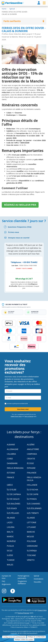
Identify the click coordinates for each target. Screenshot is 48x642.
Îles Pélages (13, 513)
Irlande (11, 517)
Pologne (31, 541)
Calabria (11, 454)
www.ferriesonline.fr (12, 3)
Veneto (30, 560)
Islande (31, 517)
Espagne (31, 468)
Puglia (10, 546)
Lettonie (31, 522)
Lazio (9, 522)
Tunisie (10, 560)
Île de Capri (32, 494)
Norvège (11, 541)
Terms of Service (29, 416)
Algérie (30, 444)
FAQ (3, 581)
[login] (39, 3)
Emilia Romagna (15, 468)
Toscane (31, 555)
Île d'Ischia (32, 489)
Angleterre (33, 449)
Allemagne (12, 449)
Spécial (36, 576)
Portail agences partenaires (23, 577)
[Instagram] (5, 591)
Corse (10, 458)
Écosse (30, 463)
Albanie (11, 444)
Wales (10, 564)
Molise (30, 536)
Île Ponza (32, 499)
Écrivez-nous (13, 232)
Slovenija (32, 550)
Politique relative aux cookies (24, 639)
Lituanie (31, 527)
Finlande (31, 472)
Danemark (12, 463)
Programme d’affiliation (22, 582)
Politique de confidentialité (36, 637)
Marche (31, 531)
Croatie (31, 458)
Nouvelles (37, 582)
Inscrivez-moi (23, 409)
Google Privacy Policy (16, 416)
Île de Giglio (13, 499)
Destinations (38, 579)
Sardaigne (32, 546)
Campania (32, 454)
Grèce (10, 485)
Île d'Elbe (11, 489)
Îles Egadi (12, 508)
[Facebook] (12, 591)
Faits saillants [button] (12, 21)
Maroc (10, 536)
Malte (10, 531)
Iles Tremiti (33, 513)
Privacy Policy (42, 610)
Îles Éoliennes (34, 508)
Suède (10, 555)
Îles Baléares (13, 503)
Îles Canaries (33, 503)
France (10, 477)
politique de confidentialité (20, 403)
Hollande (32, 485)
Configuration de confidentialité (14, 637)
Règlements (6, 584)
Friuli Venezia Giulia (34, 479)
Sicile (9, 550)
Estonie (11, 472)
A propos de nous (6, 577)
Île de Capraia (14, 494)
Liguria (10, 527)
